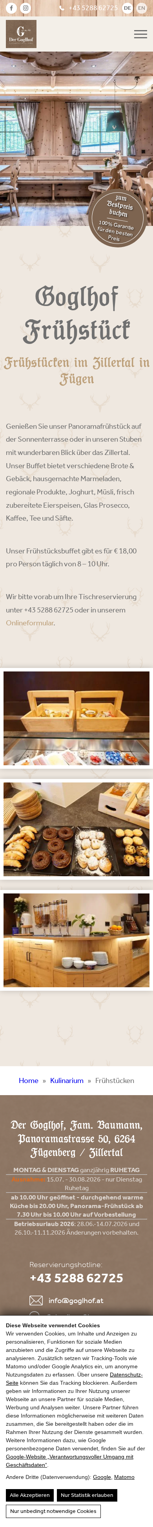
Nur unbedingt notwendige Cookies (53, 1511)
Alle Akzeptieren (30, 1495)
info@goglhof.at (76, 1300)
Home (28, 1080)
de (127, 8)
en (141, 8)
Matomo (124, 1477)
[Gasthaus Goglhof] (21, 34)
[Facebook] (11, 8)
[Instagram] (25, 8)
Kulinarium (67, 1080)
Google (102, 1477)
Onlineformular (29, 622)
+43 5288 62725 (93, 8)
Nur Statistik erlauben (87, 1495)
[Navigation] (140, 34)
